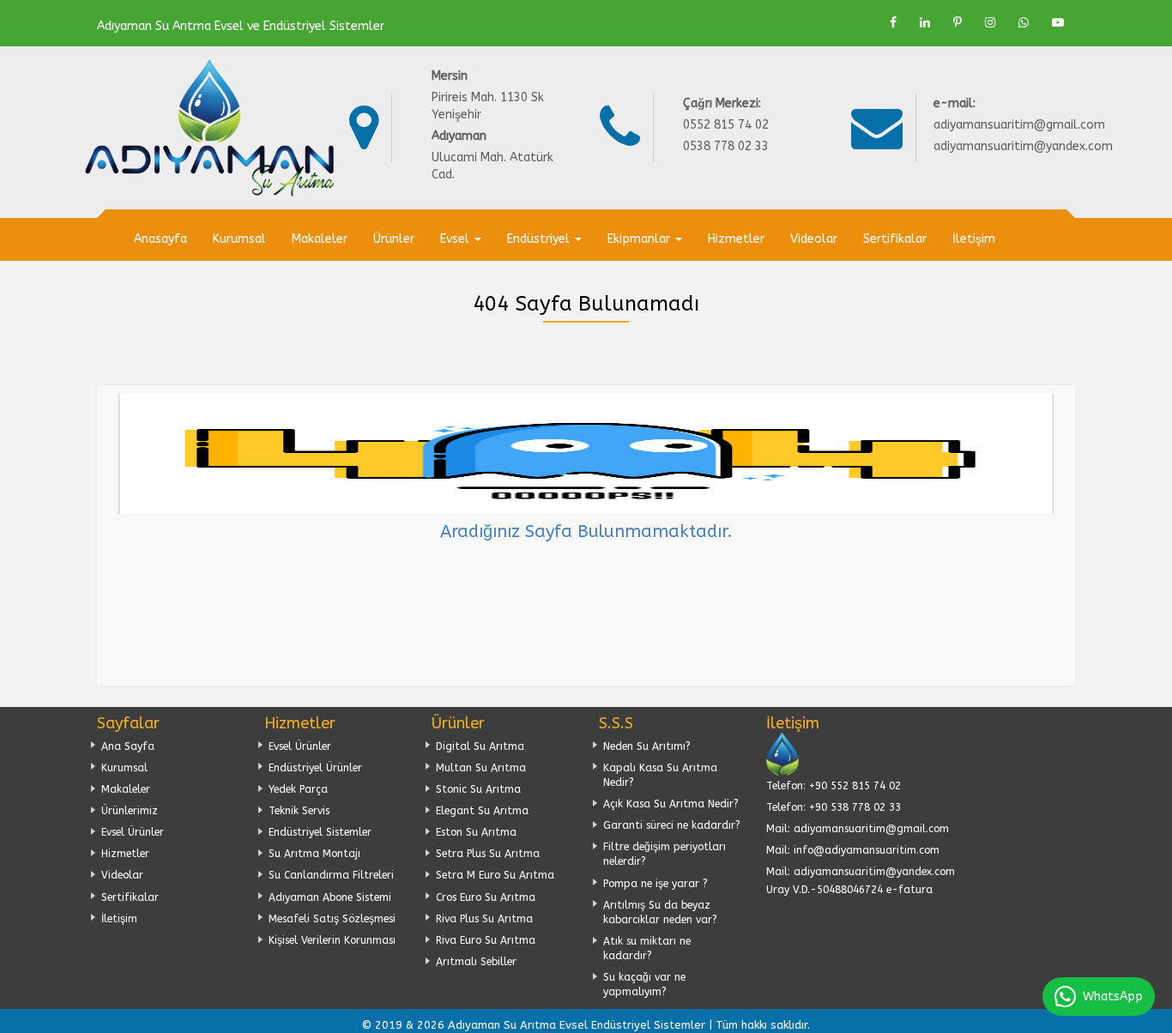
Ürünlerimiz (129, 811)
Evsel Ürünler (132, 832)
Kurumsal (239, 239)
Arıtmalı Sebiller (476, 962)
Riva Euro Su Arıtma (485, 940)
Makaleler (319, 239)
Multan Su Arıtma (481, 768)
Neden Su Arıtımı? (647, 746)
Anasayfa (160, 239)
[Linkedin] (925, 22)
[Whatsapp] (1023, 22)
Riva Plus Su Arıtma (484, 919)
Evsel (456, 239)
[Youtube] (1058, 22)
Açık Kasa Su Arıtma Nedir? (671, 804)
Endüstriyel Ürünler (315, 768)
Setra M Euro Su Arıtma (495, 875)
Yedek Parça (298, 789)
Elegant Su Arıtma (482, 811)
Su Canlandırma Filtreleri (331, 875)
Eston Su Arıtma (476, 832)
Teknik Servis (299, 811)
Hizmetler (736, 239)
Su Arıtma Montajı (314, 854)
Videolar (813, 239)
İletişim (973, 239)
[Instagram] (990, 22)
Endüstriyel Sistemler (320, 832)
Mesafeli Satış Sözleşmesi (332, 919)
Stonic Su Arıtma (478, 789)
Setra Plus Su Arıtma (488, 854)
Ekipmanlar (640, 239)
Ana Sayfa (127, 746)
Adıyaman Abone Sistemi (330, 897)
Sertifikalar (895, 239)
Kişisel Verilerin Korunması (332, 940)
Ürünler (393, 239)
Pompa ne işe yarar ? (655, 884)
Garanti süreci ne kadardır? (671, 825)
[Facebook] (893, 22)
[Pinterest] (957, 22)
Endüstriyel (540, 239)
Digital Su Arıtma (480, 746)
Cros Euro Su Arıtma (485, 897)
